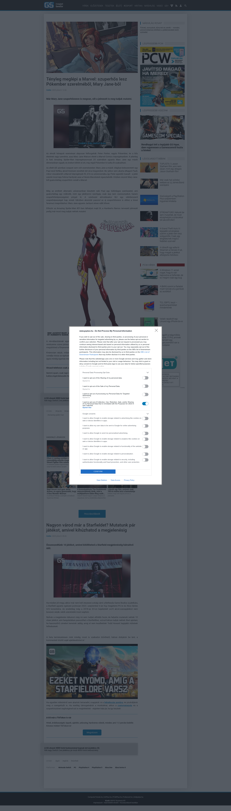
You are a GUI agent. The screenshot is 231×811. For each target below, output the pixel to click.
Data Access (115, 480)
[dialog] (115, 405)
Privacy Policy (129, 480)
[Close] (157, 331)
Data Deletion (102, 480)
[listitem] (115, 372)
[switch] (145, 377)
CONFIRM (98, 471)
